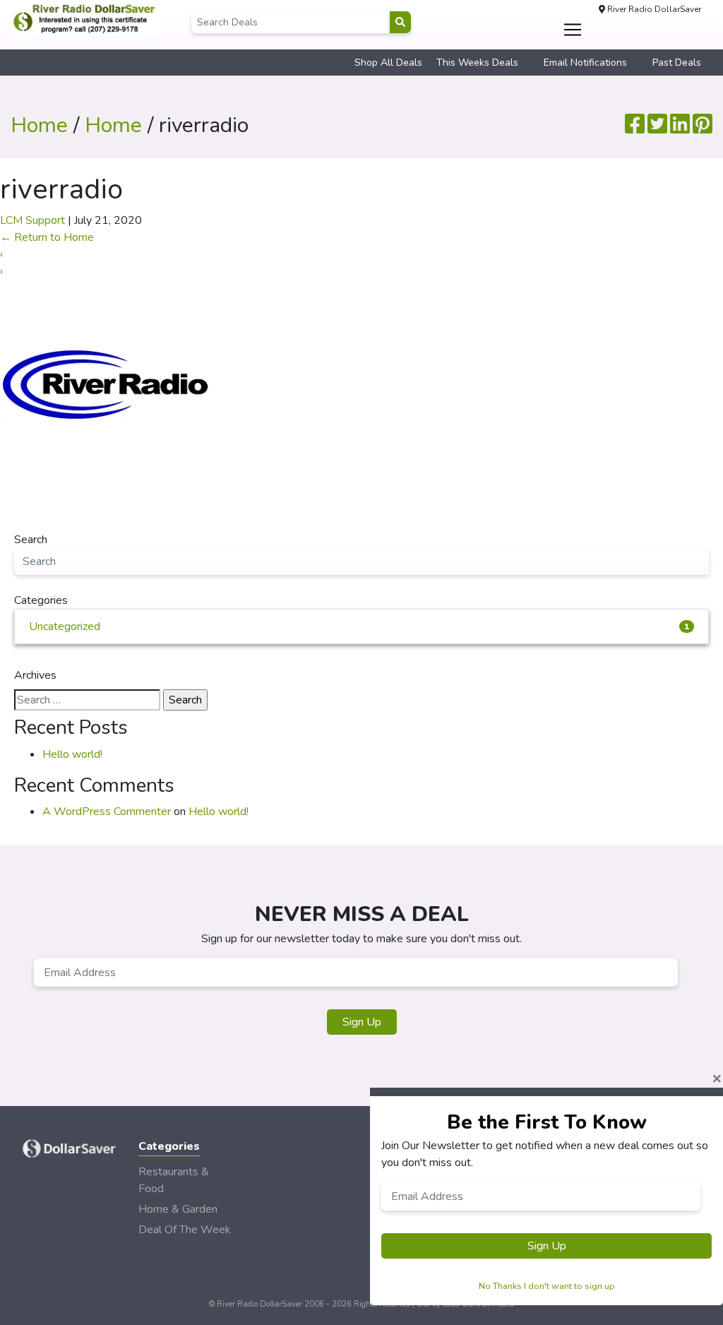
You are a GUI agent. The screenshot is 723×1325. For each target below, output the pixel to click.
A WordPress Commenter (106, 811)
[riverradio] (106, 385)
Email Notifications (585, 62)
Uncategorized (359, 626)
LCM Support (32, 220)
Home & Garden (177, 1209)
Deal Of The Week (184, 1229)
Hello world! (72, 754)
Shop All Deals (388, 62)
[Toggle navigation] (572, 30)
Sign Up (361, 1022)
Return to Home (47, 237)
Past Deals (676, 62)
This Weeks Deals (477, 62)
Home (39, 125)
